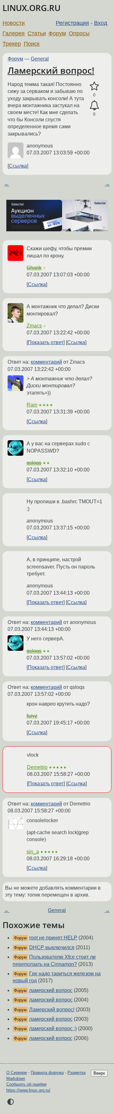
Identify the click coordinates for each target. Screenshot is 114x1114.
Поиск (32, 44)
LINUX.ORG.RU (31, 8)
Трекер (12, 44)
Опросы (79, 33)
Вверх (99, 1073)
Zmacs (34, 325)
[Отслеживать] (94, 105)
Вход (100, 23)
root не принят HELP (53, 937)
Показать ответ (45, 342)
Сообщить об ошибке (26, 1084)
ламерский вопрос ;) (53, 1028)
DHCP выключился (51, 947)
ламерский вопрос (51, 990)
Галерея (14, 33)
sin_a (33, 851)
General (40, 58)
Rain (32, 404)
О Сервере (16, 1072)
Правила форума (47, 1072)
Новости (14, 23)
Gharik (34, 267)
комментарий (46, 362)
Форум (57, 33)
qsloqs (34, 462)
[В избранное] (94, 86)
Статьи (37, 33)
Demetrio (37, 767)
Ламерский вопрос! (51, 70)
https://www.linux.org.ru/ (28, 1090)
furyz (32, 716)
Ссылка (18, 166)
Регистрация (72, 23)
